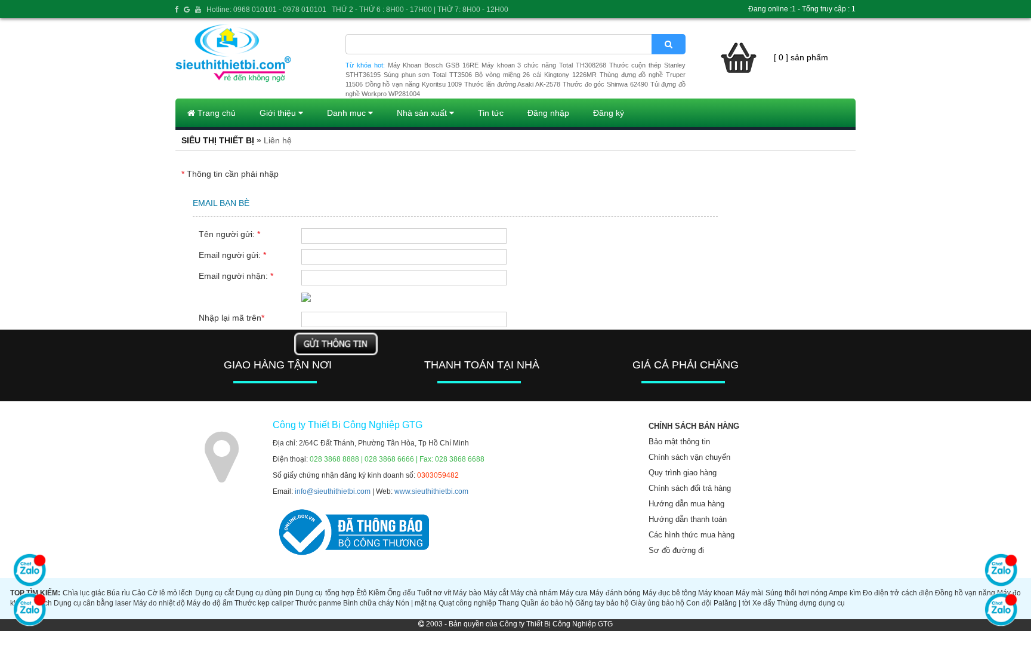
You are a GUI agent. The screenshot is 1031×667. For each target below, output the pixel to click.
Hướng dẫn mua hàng (686, 503)
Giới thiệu (279, 113)
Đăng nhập (548, 113)
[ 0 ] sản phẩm (801, 57)
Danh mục (347, 113)
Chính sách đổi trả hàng (690, 488)
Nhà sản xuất (423, 113)
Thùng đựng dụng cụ (811, 603)
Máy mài (749, 593)
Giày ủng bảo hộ (657, 603)
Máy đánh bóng (614, 593)
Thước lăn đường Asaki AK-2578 (512, 84)
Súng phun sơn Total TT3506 (428, 74)
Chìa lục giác (84, 593)
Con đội (699, 603)
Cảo (139, 593)
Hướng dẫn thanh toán (688, 519)
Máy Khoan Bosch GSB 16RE (433, 65)
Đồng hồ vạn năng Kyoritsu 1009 (413, 84)
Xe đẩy (763, 603)
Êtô (361, 593)
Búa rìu (118, 593)
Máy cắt (495, 593)
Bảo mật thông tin (679, 441)
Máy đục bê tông (669, 593)
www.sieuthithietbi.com (431, 491)
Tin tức (491, 113)
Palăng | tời (732, 603)
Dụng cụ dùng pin (265, 593)
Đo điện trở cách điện (898, 593)
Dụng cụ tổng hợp (324, 593)
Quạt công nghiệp (467, 603)
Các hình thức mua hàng (691, 534)
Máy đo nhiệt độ (159, 603)
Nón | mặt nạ (416, 603)
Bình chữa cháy (368, 603)
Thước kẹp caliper (264, 603)
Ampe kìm (845, 593)
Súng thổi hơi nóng (796, 593)
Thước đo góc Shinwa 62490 (605, 84)
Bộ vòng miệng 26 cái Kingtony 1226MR (536, 74)
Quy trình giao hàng (683, 472)
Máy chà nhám (534, 593)
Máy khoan (716, 593)
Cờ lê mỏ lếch (170, 593)
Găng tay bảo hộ (602, 603)
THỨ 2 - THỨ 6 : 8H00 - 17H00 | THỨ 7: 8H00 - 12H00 (420, 9)
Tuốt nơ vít (434, 593)
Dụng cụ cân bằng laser (92, 603)
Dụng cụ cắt (214, 593)
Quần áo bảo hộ (547, 603)
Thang (508, 603)
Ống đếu (401, 593)
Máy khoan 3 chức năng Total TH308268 (543, 65)
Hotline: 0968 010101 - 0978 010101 (266, 9)
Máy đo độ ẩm (210, 603)
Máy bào (467, 593)
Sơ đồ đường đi (676, 550)
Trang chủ (215, 113)
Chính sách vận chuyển (689, 457)
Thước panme (318, 603)
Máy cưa (574, 593)
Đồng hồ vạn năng (965, 593)
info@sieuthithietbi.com (333, 491)
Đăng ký (608, 113)
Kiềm (377, 593)
